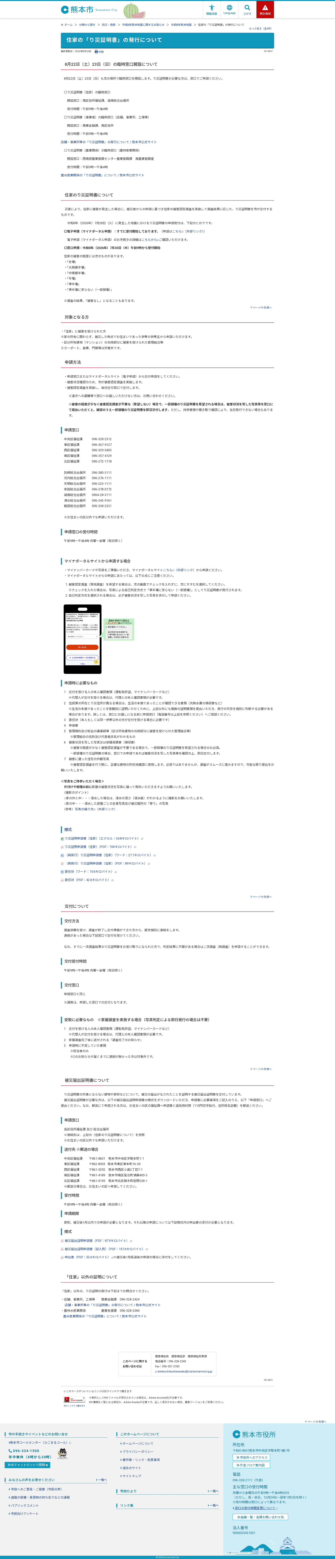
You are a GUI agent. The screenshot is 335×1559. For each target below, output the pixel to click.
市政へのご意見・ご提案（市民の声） (37, 1489)
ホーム (68, 25)
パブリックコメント (25, 1505)
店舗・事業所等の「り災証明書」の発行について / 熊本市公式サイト (109, 142)
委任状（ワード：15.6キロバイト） (89, 871)
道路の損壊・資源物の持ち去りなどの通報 (40, 1497)
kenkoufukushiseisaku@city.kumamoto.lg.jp (184, 1371)
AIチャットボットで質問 (28, 1465)
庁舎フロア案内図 (252, 1465)
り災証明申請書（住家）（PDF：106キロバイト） (99, 847)
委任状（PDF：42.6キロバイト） (87, 880)
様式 (68, 829)
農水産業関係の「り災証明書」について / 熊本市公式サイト (102, 175)
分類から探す (87, 25)
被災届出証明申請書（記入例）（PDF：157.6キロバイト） (104, 1249)
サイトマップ (132, 1476)
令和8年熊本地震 (181, 25)
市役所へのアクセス (254, 1457)
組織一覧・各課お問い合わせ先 (262, 1517)
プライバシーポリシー (138, 1452)
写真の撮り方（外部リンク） (96, 809)
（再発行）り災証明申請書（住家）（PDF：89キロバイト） (106, 863)
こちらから (149, 240)
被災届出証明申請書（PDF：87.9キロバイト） (97, 1241)
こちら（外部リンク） (188, 231)
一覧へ (102, 1480)
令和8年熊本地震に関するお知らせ (143, 25)
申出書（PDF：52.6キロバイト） (87, 1257)
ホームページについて (138, 1443)
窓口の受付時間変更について (255, 1508)
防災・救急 (109, 25)
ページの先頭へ (262, 307)
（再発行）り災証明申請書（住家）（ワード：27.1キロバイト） (109, 855)
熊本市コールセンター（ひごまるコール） (39, 1442)
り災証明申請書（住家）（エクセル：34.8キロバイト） (102, 838)
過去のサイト (132, 1468)
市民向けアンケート (25, 1514)
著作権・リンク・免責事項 (141, 1460)
